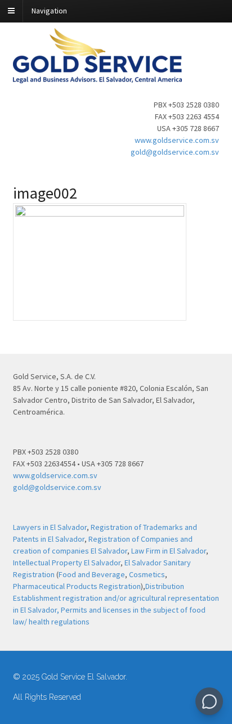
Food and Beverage (92, 574)
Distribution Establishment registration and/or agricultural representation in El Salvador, (116, 598)
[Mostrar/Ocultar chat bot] (209, 701)
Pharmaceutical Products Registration (77, 586)
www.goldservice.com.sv (177, 140)
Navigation (49, 11)
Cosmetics (147, 574)
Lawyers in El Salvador (50, 527)
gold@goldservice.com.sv (175, 152)
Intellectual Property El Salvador (67, 562)
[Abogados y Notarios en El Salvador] (97, 77)
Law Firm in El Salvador (168, 551)
